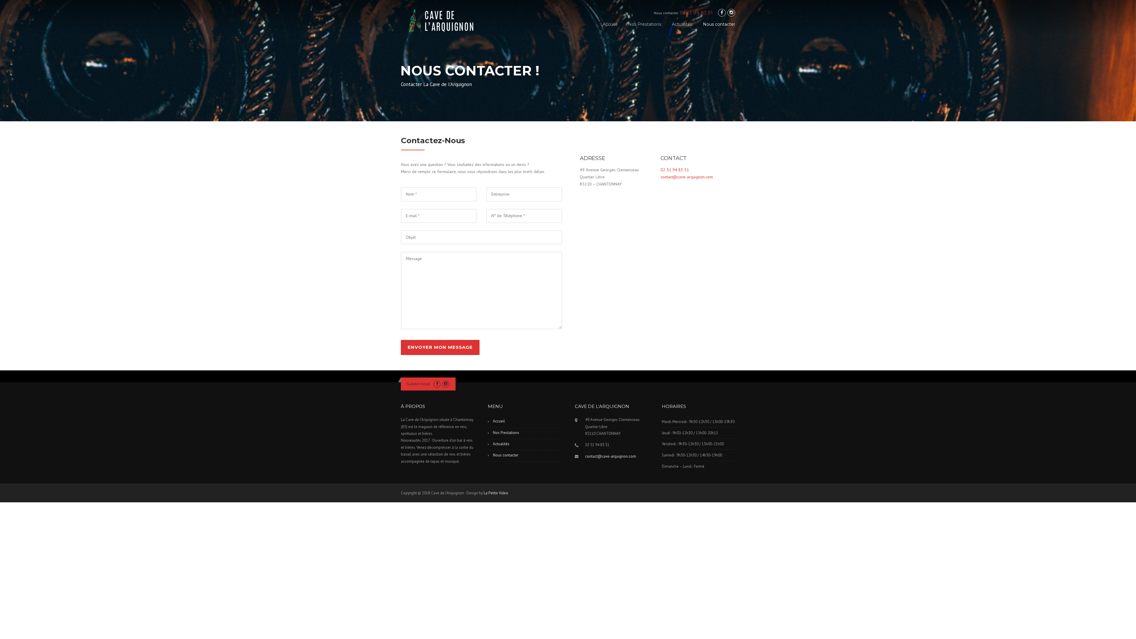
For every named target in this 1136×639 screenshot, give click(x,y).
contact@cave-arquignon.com (687, 177)
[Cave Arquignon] (443, 20)
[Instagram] (731, 12)
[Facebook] (722, 12)
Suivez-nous (418, 383)
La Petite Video (496, 493)
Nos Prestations (644, 24)
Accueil (610, 24)
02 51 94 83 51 (675, 169)
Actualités (682, 24)
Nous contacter (719, 24)
